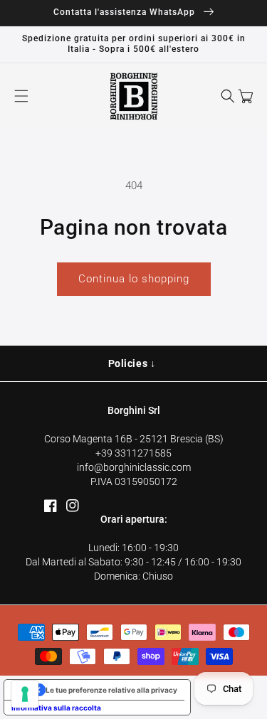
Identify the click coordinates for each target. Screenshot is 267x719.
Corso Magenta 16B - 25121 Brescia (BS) (134, 438)
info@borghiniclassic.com (134, 467)
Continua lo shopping (133, 278)
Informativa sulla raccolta (56, 707)
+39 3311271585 (133, 453)
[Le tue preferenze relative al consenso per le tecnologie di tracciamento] (24, 694)
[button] (21, 96)
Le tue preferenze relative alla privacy (111, 690)
